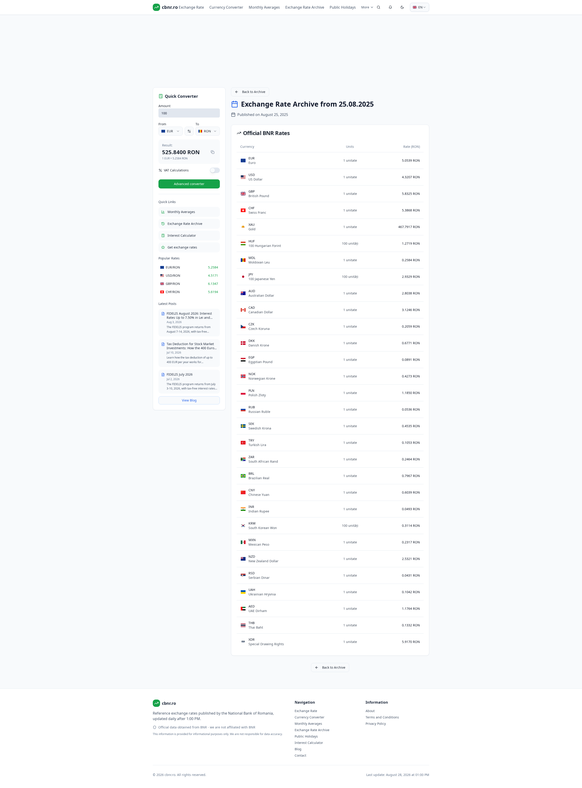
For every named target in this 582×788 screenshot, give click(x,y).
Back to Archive (253, 92)
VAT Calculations (176, 170)
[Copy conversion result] (212, 152)
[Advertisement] (289, 50)
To (197, 124)
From (162, 124)
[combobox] (419, 7)
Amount (164, 106)
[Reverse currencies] (189, 131)
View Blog (189, 400)
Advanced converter (189, 184)
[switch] (215, 170)
